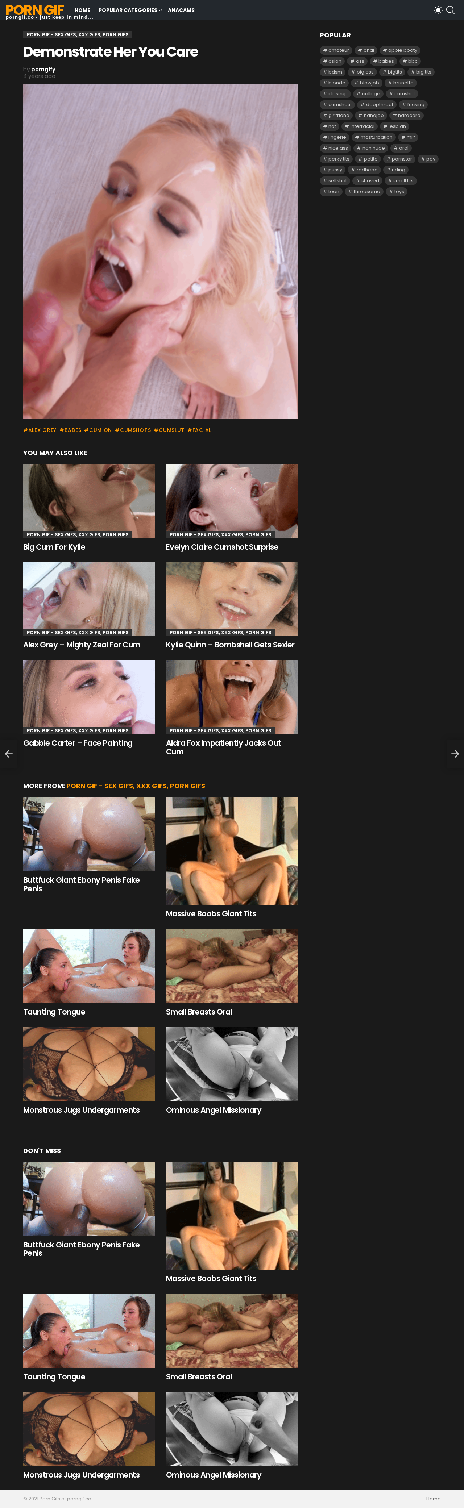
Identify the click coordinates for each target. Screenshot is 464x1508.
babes (73, 430)
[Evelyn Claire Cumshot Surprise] (232, 501)
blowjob (369, 82)
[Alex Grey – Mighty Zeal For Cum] (89, 599)
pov (430, 158)
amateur (338, 50)
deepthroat (379, 104)
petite (371, 158)
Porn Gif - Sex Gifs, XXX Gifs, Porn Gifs (78, 534)
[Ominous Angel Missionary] (232, 1064)
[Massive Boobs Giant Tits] (232, 851)
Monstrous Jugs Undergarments (81, 1110)
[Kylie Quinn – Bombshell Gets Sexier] (232, 599)
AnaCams (181, 10)
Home (82, 10)
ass (360, 61)
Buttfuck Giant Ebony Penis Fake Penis (81, 884)
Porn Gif (34, 10)
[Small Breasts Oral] (232, 966)
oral (404, 148)
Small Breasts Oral (199, 1012)
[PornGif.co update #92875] (8, 754)
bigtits (395, 71)
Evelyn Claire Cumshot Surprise (222, 547)
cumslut (172, 430)
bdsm (335, 71)
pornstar (402, 158)
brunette (403, 82)
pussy (335, 169)
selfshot (337, 180)
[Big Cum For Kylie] (89, 501)
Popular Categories (128, 10)
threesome (367, 191)
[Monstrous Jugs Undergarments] (89, 1064)
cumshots (135, 430)
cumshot (404, 93)
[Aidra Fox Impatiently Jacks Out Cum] (232, 697)
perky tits (338, 158)
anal (369, 50)
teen (333, 191)
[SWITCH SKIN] (438, 10)
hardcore (409, 115)
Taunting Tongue (54, 1012)
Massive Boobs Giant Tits (211, 913)
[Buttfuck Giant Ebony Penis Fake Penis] (89, 834)
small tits (403, 180)
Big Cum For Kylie (54, 547)
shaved (370, 180)
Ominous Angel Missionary (213, 1110)
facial (201, 430)
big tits (423, 71)
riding (398, 169)
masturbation (377, 137)
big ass (365, 71)
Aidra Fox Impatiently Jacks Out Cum (223, 747)
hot (332, 126)
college (371, 93)
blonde (336, 82)
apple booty (402, 50)
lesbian (397, 126)
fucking (415, 104)
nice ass (338, 148)
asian (334, 61)
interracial (362, 126)
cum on (100, 430)
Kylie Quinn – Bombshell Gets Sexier (230, 645)
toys (399, 191)
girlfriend (338, 115)
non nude (373, 148)
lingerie (337, 137)
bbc (413, 61)
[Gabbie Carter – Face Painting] (89, 697)
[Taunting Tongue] (89, 966)
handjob (374, 115)
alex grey (42, 430)
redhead (367, 169)
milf (411, 137)
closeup (338, 93)
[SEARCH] (450, 10)
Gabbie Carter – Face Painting (78, 743)
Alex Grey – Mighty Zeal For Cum (81, 645)
